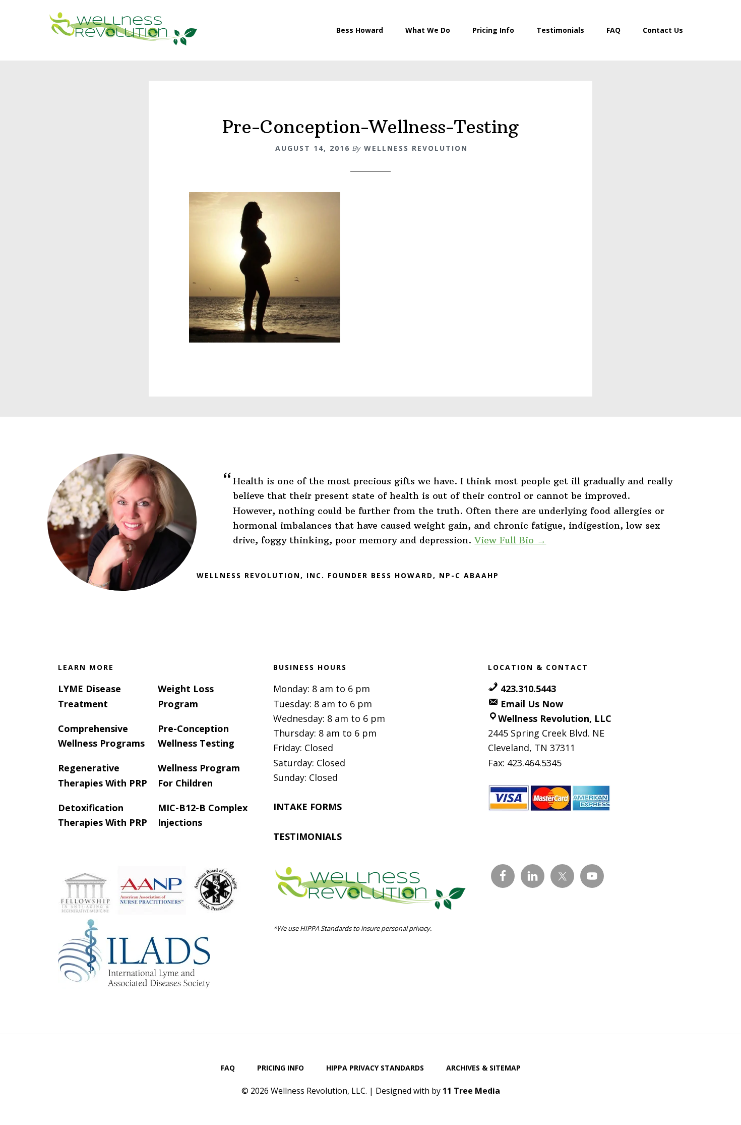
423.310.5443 (528, 689)
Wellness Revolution (123, 30)
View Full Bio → (510, 540)
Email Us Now (532, 704)
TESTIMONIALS (307, 836)
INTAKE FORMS (307, 807)
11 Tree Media (471, 1090)
